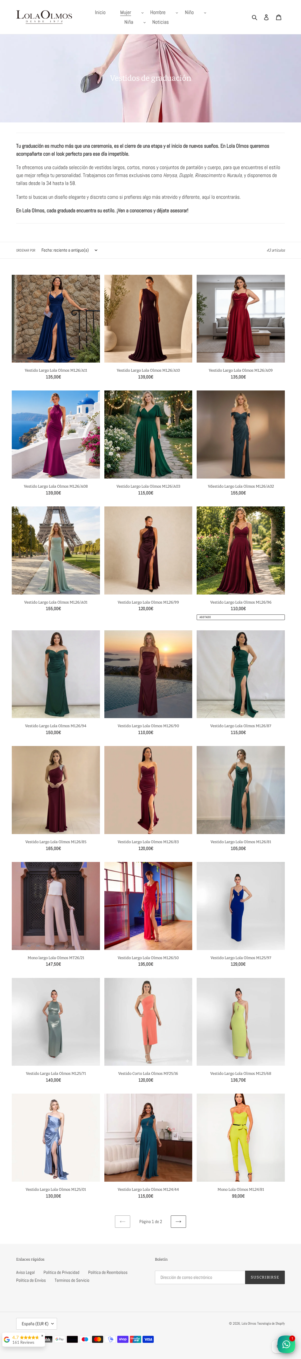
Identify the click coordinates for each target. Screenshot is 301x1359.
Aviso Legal (25, 1272)
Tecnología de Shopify (271, 1323)
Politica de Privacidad (61, 1272)
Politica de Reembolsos (108, 1272)
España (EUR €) (35, 1323)
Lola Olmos (249, 1323)
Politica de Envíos (31, 1280)
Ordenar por (25, 250)
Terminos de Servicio (72, 1280)
